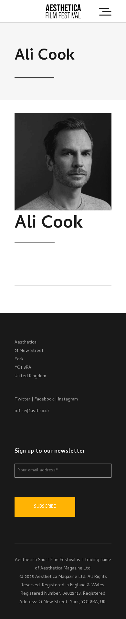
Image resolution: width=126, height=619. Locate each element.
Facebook (44, 399)
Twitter (22, 399)
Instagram (68, 399)
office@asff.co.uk (32, 411)
